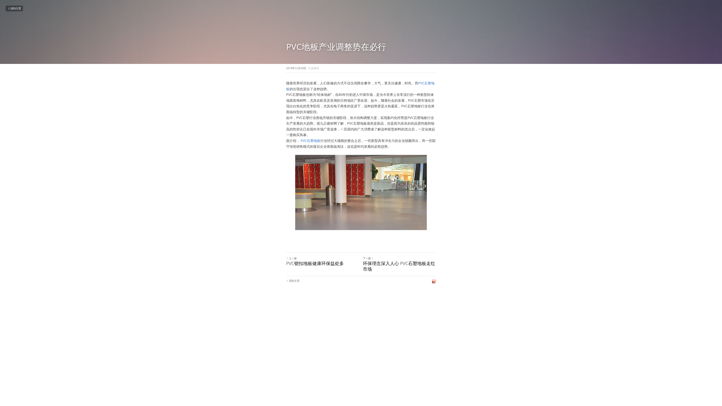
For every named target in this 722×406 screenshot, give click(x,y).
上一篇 (293, 258)
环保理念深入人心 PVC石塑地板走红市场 (399, 266)
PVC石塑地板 (310, 140)
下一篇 (367, 258)
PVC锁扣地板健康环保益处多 (315, 263)
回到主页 (16, 8)
